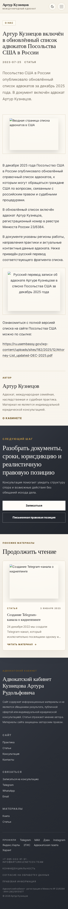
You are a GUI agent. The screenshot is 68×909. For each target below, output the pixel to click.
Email (6, 796)
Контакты (8, 759)
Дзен (47, 839)
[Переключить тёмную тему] (52, 6)
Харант (7, 850)
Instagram (59, 839)
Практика (9, 742)
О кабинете (12, 418)
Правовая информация (19, 881)
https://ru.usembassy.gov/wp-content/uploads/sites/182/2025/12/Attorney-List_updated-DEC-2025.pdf (34, 349)
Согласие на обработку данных (26, 875)
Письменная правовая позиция (34, 517)
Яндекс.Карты (11, 845)
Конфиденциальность (19, 868)
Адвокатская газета (46, 845)
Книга (6, 815)
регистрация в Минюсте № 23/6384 (45, 888)
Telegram (8, 784)
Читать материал (22, 644)
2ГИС (27, 845)
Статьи (7, 748)
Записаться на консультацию (21, 779)
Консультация (11, 753)
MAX (37, 839)
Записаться (34, 505)
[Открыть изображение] (34, 291)
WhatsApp (9, 790)
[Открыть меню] (61, 6)
